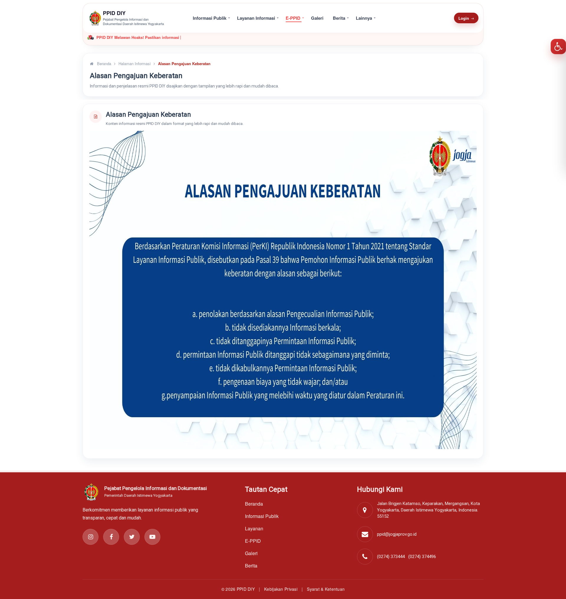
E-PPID (293, 18)
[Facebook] (111, 537)
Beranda (103, 63)
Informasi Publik (209, 18)
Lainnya (364, 18)
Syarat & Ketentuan (326, 589)
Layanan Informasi (256, 18)
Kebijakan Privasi (280, 589)
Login (466, 18)
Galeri (317, 18)
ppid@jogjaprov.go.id (397, 534)
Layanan (254, 528)
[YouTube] (152, 537)
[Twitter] (132, 537)
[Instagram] (90, 537)
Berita (339, 18)
